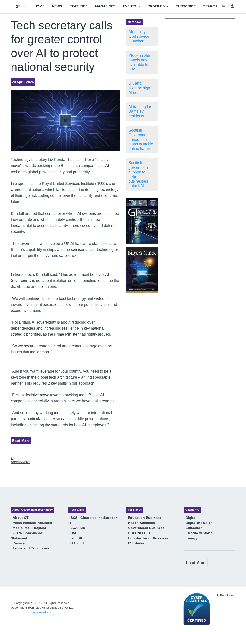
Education (194, 528)
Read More (21, 440)
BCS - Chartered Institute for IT (92, 520)
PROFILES (156, 6)
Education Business (144, 518)
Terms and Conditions (31, 548)
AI (12, 458)
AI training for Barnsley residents (140, 111)
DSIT (74, 533)
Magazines (105, 6)
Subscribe (186, 6)
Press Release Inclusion (32, 523)
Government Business (146, 528)
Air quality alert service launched (139, 36)
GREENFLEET (139, 533)
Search (210, 6)
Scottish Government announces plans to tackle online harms (141, 139)
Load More (195, 563)
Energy (191, 538)
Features (78, 6)
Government (20, 462)
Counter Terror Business (148, 538)
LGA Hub (77, 528)
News (57, 6)
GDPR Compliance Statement (27, 535)
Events (129, 6)
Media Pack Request (29, 528)
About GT (21, 518)
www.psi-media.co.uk (42, 612)
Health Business (141, 523)
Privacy (19, 543)
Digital (191, 518)
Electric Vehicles (199, 533)
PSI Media (136, 543)
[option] (142, 221)
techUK (76, 538)
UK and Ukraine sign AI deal (139, 87)
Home (39, 6)
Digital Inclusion (199, 523)
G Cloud (77, 543)
